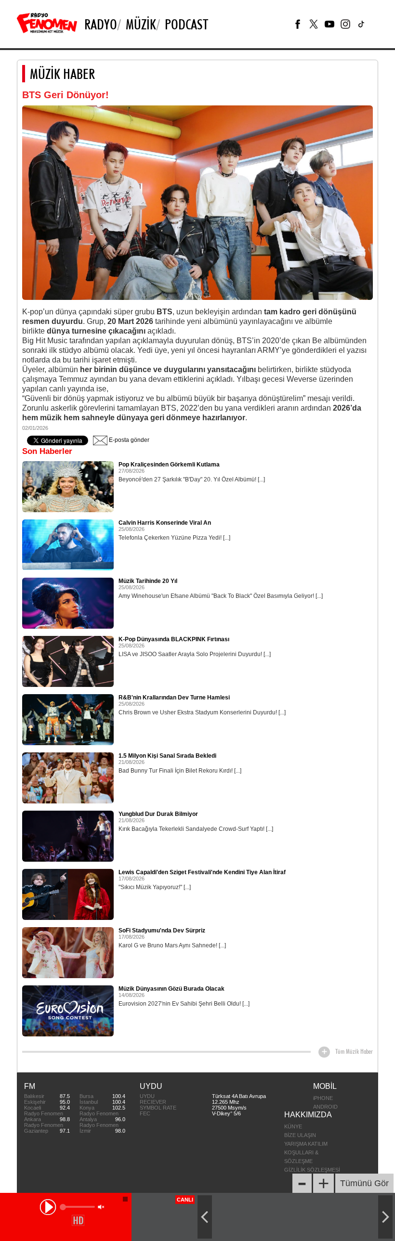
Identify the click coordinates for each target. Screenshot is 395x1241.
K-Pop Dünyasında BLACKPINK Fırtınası (173, 639)
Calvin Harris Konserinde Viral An (164, 522)
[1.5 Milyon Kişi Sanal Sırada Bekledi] (68, 777)
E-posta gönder (128, 440)
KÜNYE (293, 1126)
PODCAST (186, 24)
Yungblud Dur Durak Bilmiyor (158, 814)
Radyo (100, 24)
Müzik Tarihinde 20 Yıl (147, 581)
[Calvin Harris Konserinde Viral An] (68, 544)
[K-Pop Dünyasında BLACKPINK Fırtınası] (68, 661)
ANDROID (325, 1107)
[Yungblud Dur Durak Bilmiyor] (68, 835)
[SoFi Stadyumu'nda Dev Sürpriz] (68, 952)
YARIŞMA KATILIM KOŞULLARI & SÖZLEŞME (306, 1152)
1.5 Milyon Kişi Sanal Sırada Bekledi (167, 755)
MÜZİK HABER (62, 73)
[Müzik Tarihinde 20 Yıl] (68, 602)
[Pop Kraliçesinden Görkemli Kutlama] (68, 486)
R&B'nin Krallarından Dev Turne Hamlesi (174, 697)
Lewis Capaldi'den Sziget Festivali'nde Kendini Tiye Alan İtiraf (202, 872)
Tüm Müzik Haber (354, 1051)
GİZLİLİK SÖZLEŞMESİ (312, 1170)
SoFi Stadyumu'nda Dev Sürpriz (161, 930)
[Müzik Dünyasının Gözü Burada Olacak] (68, 1010)
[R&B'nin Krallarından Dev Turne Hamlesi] (68, 719)
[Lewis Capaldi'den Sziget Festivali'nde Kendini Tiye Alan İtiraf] (68, 894)
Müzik (141, 24)
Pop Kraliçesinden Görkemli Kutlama (169, 464)
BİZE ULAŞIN (300, 1135)
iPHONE (323, 1098)
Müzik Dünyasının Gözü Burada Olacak (171, 988)
